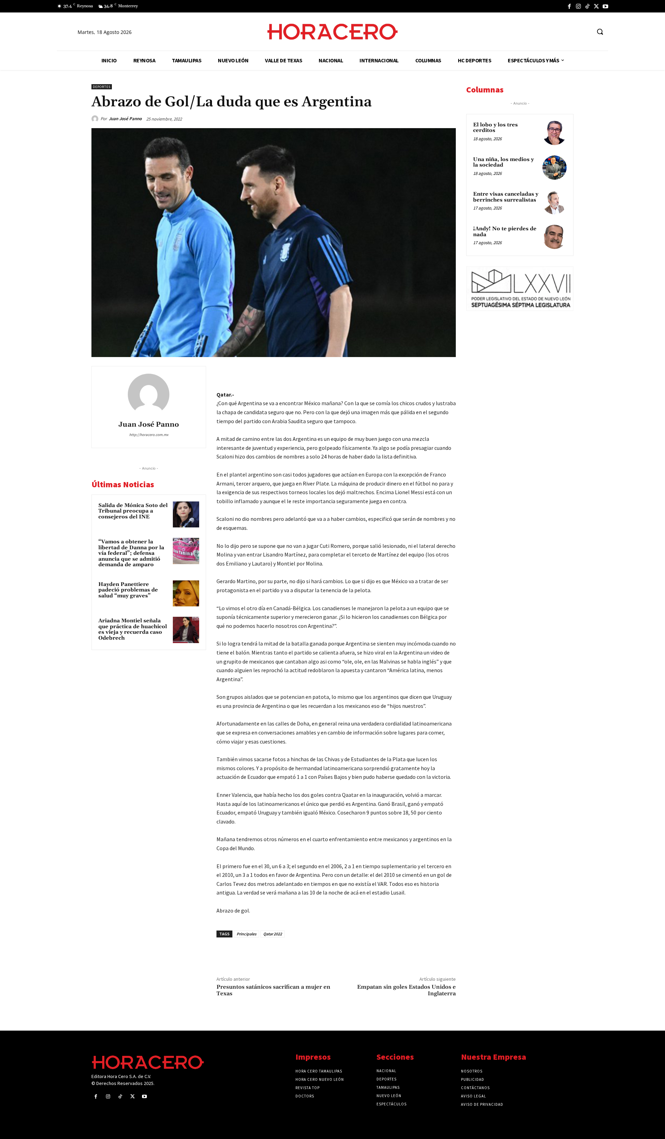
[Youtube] (605, 6)
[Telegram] (416, 373)
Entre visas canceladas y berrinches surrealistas (505, 197)
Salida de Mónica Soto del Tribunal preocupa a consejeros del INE (133, 511)
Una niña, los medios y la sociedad (503, 162)
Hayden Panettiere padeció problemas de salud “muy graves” (128, 590)
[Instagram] (578, 6)
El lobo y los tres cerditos (495, 128)
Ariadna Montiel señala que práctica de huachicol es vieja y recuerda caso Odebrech (132, 629)
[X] (596, 6)
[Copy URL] (432, 373)
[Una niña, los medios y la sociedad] (554, 167)
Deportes (101, 86)
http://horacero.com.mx (148, 434)
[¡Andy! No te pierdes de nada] (554, 237)
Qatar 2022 (272, 933)
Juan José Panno (125, 119)
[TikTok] (587, 6)
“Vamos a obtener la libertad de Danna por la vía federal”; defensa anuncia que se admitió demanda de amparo (131, 553)
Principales (246, 933)
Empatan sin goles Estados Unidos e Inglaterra (406, 990)
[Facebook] (569, 6)
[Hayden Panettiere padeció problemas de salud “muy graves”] (186, 593)
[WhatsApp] (400, 373)
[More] (448, 373)
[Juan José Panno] (95, 118)
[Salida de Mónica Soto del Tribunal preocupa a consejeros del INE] (186, 514)
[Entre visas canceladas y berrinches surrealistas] (554, 202)
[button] (600, 31)
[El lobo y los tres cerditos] (554, 133)
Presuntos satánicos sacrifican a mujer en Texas (273, 990)
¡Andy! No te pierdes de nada (505, 231)
